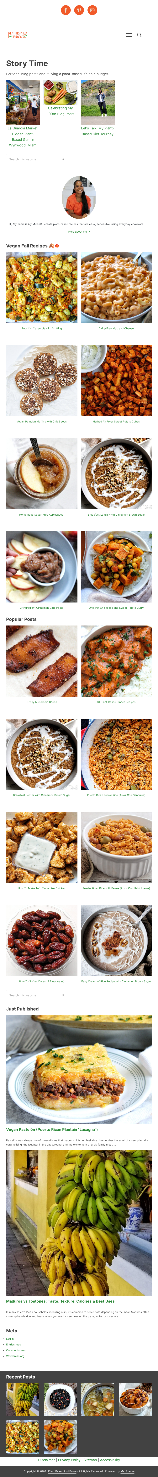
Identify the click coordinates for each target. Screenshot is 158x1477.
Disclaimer (46, 1460)
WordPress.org (15, 1356)
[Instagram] (92, 10)
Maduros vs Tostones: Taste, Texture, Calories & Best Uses (60, 1301)
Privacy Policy (69, 1460)
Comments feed (16, 1350)
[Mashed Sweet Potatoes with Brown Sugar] (135, 1399)
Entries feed (13, 1344)
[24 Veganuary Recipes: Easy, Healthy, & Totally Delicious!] (97, 1399)
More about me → (79, 231)
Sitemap (90, 1460)
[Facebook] (66, 10)
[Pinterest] (79, 10)
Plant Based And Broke (62, 1471)
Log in (10, 1338)
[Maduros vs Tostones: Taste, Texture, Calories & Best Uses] (22, 1399)
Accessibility (110, 1460)
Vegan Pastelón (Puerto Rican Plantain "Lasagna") (52, 1129)
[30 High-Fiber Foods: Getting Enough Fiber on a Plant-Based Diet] (60, 1399)
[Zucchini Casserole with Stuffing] (22, 1437)
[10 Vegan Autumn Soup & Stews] (60, 1437)
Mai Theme (127, 1471)
